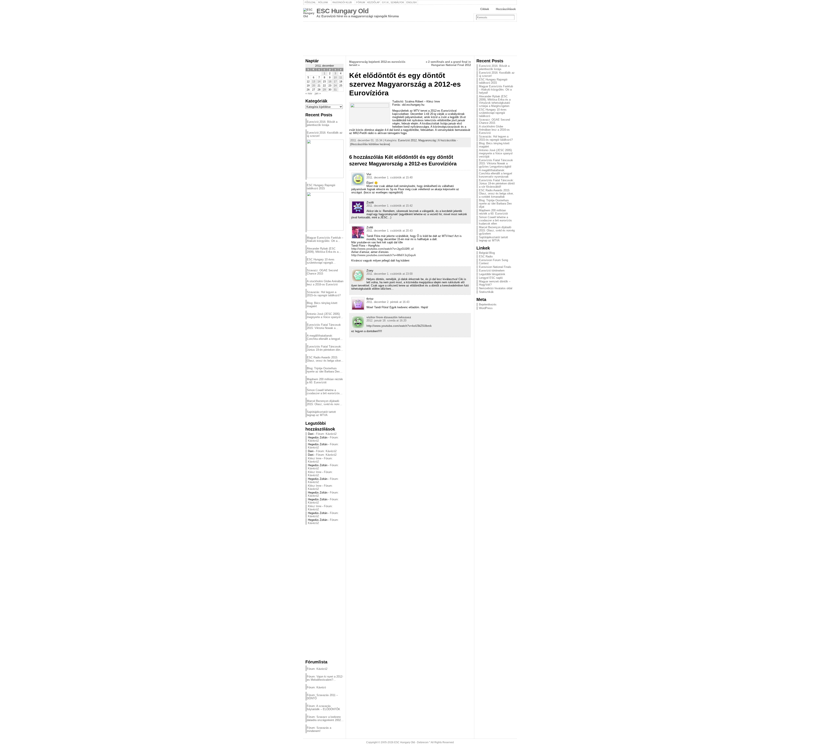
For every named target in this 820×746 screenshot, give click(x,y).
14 (319, 81)
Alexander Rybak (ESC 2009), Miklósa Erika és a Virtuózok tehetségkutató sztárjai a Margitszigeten (322, 250)
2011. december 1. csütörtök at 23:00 (389, 273)
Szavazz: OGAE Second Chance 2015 (322, 272)
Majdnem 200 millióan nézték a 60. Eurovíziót (325, 381)
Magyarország (427, 140)
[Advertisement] (324, 592)
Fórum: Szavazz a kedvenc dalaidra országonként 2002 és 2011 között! (324, 718)
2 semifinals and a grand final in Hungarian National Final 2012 (449, 63)
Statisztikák (486, 291)
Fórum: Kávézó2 (326, 433)
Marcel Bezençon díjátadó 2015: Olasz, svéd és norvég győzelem (325, 402)
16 (329, 81)
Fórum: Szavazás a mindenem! (319, 729)
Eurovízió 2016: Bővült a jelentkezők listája (322, 123)
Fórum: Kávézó (316, 687)
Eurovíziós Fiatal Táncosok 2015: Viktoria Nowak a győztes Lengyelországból (324, 326)
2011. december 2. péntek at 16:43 (387, 302)
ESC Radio (486, 256)
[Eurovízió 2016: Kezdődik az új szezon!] (325, 159)
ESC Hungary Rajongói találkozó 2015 (321, 187)
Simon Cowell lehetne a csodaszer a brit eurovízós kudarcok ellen (323, 391)
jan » (318, 93)
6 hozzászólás (447, 140)
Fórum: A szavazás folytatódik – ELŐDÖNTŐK (323, 707)
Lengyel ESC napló (491, 277)
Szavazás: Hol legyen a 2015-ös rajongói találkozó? (324, 294)
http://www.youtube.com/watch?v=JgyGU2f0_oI (382, 248)
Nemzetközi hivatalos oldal (495, 288)
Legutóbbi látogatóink (492, 274)
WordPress (486, 308)
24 (335, 85)
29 (324, 89)
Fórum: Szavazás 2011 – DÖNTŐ (322, 696)
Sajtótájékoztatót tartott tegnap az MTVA (321, 413)
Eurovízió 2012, (408, 140)
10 (335, 77)
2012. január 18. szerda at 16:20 (386, 320)
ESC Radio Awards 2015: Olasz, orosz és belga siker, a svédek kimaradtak (324, 359)
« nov (308, 93)
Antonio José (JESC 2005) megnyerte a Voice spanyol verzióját (323, 315)
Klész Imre (314, 458)
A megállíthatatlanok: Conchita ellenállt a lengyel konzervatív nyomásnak (323, 337)
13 (313, 81)
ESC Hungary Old (342, 11)
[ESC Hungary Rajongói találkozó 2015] (325, 211)
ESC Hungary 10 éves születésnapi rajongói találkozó (320, 261)
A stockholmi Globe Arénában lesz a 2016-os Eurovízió (325, 283)
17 (335, 81)
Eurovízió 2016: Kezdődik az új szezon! (325, 134)
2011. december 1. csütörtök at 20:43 (389, 230)
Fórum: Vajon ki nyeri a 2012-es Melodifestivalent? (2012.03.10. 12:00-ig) (325, 678)
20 (313, 85)
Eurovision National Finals (495, 267)
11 (340, 77)
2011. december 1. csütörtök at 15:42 (389, 205)
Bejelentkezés (487, 304)
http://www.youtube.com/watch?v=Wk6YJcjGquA (383, 255)
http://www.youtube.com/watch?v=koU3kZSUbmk (399, 325)
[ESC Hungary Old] (410, 39)
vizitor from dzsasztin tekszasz (388, 317)
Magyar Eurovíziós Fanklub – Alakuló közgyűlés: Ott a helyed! (325, 239)
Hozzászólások (506, 9)
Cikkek (484, 9)
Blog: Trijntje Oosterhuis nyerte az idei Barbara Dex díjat (323, 370)
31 (335, 89)
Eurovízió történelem (492, 270)
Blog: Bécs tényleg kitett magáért (322, 304)
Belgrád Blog (487, 252)
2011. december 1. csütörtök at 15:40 (389, 177)
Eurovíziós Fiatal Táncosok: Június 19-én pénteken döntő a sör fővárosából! (325, 348)
